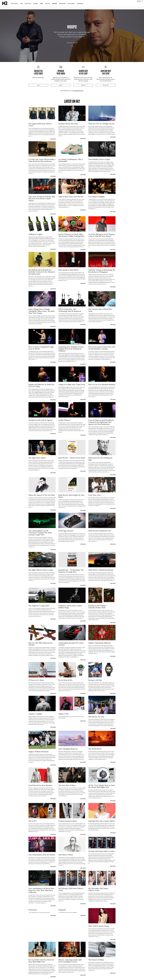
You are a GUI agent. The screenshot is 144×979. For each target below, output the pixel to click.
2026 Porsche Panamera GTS (99, 531)
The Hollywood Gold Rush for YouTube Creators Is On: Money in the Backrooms (41, 272)
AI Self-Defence (64, 420)
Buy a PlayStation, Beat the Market (41, 855)
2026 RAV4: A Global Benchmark (100, 570)
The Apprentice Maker (37, 458)
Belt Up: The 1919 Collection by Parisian (40, 644)
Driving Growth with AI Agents (40, 420)
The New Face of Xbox (67, 785)
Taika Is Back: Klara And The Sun (70, 197)
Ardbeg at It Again (35, 234)
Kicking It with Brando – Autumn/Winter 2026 (97, 607)
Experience (80, 3)
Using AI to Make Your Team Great (71, 384)
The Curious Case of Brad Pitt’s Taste (100, 310)
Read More (53, 139)
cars (21, 3)
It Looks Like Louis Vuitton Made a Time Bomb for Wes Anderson (41, 160)
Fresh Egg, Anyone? (66, 531)
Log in (38, 85)
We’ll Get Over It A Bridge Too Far (101, 124)
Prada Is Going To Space (67, 821)
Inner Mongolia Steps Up (68, 749)
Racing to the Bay (95, 680)
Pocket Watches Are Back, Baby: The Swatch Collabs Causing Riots (71, 235)
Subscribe (83, 85)
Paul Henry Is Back (65, 855)
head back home (78, 90)
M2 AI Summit (71, 3)
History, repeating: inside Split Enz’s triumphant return (70, 961)
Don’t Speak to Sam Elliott (68, 270)
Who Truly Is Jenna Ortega (98, 926)
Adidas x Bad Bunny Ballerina (99, 643)
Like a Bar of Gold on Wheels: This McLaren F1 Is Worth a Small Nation (41, 199)
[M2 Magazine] (6, 4)
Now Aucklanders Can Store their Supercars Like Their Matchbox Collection (41, 890)
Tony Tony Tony (94, 495)
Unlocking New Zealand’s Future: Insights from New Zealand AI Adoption (71, 349)
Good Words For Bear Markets (40, 785)
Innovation (62, 3)
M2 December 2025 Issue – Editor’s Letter (98, 889)
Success (47, 3)
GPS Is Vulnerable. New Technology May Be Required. (69, 310)
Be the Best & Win (65, 680)
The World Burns (94, 749)
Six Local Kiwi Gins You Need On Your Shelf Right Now (41, 961)
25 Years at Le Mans (36, 680)
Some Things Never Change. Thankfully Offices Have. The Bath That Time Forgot (41, 311)
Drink (41, 3)
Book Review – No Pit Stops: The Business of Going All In (71, 571)
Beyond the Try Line (96, 717)
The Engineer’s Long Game (38, 606)
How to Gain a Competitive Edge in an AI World (41, 348)
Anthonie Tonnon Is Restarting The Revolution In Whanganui (101, 271)
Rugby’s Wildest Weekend (38, 752)
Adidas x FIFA (63, 714)
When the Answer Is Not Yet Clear (41, 495)
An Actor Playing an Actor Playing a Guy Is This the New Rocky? (101, 235)
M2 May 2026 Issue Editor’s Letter (101, 851)
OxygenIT (62, 910)
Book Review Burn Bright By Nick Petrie (71, 496)
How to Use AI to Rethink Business (101, 384)
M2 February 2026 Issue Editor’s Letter (70, 889)
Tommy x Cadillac (35, 714)
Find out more (105, 85)
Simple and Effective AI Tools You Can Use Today (41, 385)
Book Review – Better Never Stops (71, 458)
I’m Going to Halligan (96, 197)
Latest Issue (14, 3)
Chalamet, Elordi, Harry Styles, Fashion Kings (70, 607)
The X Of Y (32, 821)
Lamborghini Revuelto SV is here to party (71, 644)
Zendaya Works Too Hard (68, 124)
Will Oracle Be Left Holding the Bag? (100, 459)
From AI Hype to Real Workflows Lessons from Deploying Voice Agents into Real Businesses (101, 422)
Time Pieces (28, 3)
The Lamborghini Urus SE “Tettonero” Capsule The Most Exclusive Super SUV (40, 533)
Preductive (32, 910)
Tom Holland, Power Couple (99, 159)
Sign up (60, 85)
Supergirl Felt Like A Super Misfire (101, 821)
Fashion (35, 3)
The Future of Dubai (96, 960)
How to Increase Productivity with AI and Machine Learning (101, 348)
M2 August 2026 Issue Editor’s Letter (40, 125)
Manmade (54, 3)
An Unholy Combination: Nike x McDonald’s (70, 160)
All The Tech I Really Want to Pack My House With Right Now (101, 786)
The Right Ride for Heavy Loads (40, 570)
